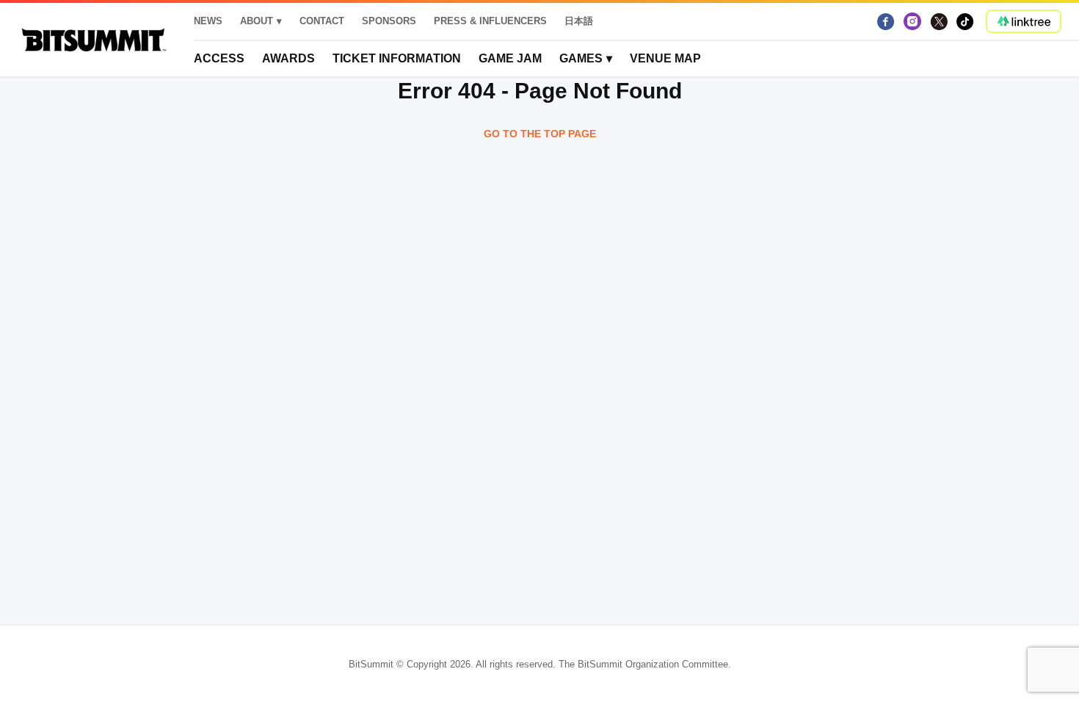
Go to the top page (540, 134)
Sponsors (389, 20)
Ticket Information (397, 58)
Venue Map (665, 58)
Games (581, 58)
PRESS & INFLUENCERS (490, 20)
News (208, 20)
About (256, 20)
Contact (321, 20)
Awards (288, 58)
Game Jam (510, 58)
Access (219, 58)
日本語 (578, 20)
